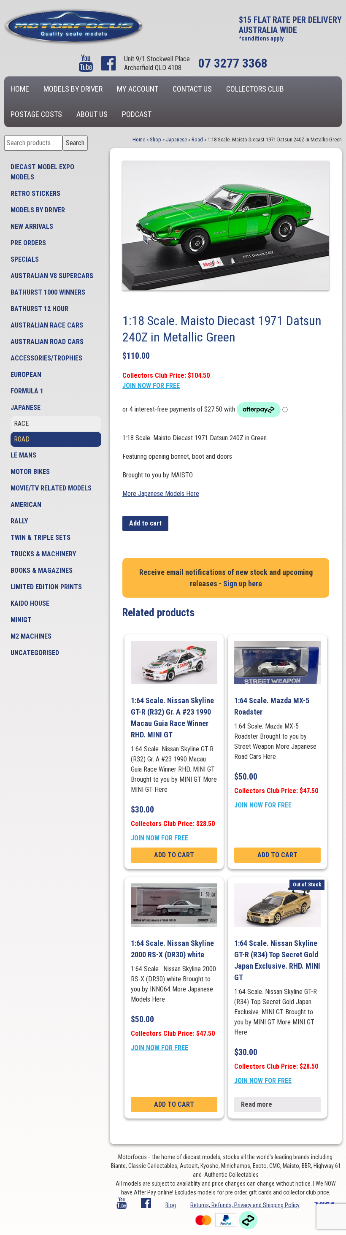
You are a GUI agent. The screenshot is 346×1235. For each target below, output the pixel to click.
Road (22, 439)
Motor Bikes (30, 472)
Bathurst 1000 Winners (48, 292)
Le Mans (23, 455)
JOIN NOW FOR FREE (151, 386)
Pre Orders (28, 243)
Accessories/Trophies (46, 358)
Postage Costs (36, 114)
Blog (170, 1205)
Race (21, 424)
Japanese (26, 408)
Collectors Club (255, 88)
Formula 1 (27, 391)
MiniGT (21, 620)
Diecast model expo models (42, 172)
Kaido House (30, 603)
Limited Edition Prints (46, 587)
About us (92, 114)
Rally (19, 521)
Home (20, 88)
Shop (155, 139)
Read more (256, 1104)
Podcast (136, 114)
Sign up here (242, 583)
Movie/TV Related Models (51, 488)
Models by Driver (73, 88)
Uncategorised (35, 653)
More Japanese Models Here (160, 494)
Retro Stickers (35, 194)
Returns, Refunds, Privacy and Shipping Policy (245, 1205)
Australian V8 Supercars (52, 276)
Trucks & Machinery (43, 554)
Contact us (192, 88)
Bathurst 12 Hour (39, 309)
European (26, 375)
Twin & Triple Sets (40, 538)
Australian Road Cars (47, 342)
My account (137, 88)
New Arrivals (32, 226)
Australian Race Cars (47, 325)
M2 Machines (31, 636)
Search (75, 143)
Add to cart (145, 523)
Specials (25, 259)
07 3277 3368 (233, 63)
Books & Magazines (42, 570)
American (26, 505)
